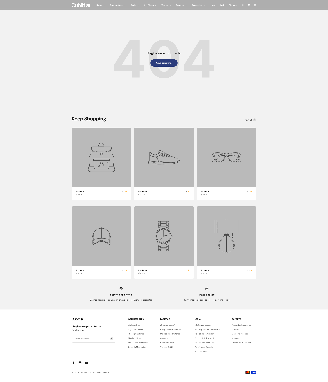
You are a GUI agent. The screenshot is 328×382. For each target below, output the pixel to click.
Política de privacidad (241, 343)
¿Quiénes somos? (167, 325)
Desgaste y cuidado (240, 334)
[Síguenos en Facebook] (73, 363)
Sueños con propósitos (138, 343)
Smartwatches (116, 5)
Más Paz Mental (135, 338)
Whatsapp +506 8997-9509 (207, 329)
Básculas (180, 5)
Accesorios (197, 5)
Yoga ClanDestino (135, 329)
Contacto (164, 338)
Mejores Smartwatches (170, 334)
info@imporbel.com (203, 325)
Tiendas (233, 5)
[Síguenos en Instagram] (80, 363)
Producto (80, 191)
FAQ (222, 5)
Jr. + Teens (149, 5)
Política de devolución (204, 334)
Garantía (235, 329)
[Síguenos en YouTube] (86, 363)
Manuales (236, 338)
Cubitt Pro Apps (167, 343)
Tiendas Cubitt (166, 347)
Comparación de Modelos (171, 329)
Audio (133, 5)
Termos (164, 5)
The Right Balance (136, 334)
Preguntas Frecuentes (241, 325)
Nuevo (99, 5)
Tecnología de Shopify (100, 372)
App (213, 5)
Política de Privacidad (204, 338)
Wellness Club (134, 325)
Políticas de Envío (202, 351)
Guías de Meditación (137, 347)
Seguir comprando (164, 63)
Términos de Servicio (204, 347)
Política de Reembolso (204, 343)
